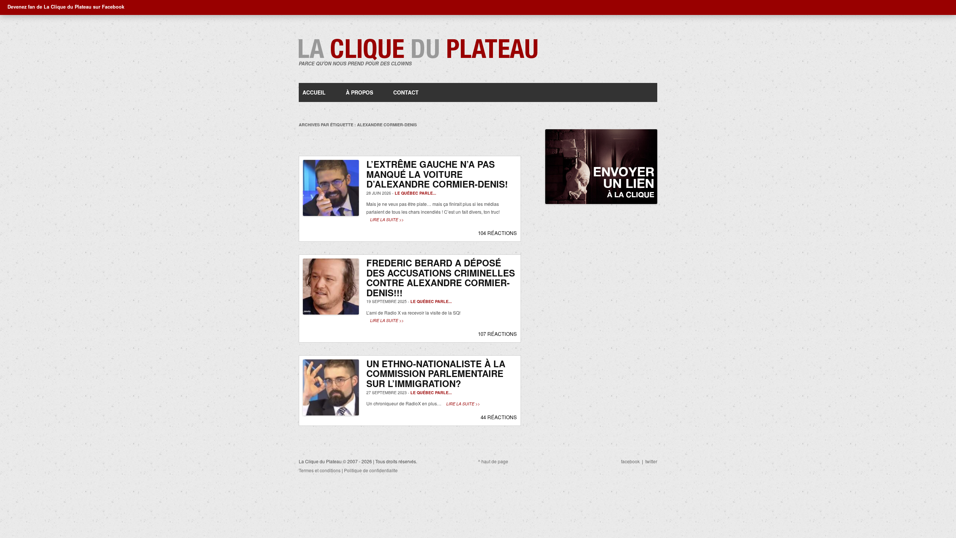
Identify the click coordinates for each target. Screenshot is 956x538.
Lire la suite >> (387, 219)
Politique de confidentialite (371, 470)
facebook (630, 461)
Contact (406, 92)
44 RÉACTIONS (499, 417)
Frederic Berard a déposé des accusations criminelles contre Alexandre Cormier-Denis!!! (440, 277)
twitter (651, 461)
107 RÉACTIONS (497, 333)
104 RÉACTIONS (497, 232)
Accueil (314, 92)
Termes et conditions (320, 470)
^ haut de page (493, 461)
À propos (359, 92)
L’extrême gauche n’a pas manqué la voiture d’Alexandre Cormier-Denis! (437, 174)
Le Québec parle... (415, 193)
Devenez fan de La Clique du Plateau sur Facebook (65, 6)
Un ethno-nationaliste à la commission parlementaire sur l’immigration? (435, 373)
